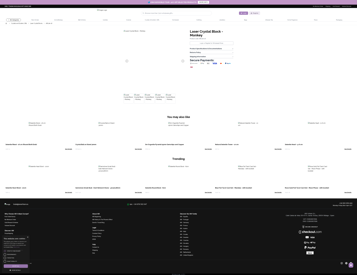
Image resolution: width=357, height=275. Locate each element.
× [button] (27, 237)
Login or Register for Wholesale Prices (211, 43)
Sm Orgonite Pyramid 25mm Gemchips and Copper (164, 144)
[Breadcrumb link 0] (6, 23)
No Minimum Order (318, 6)
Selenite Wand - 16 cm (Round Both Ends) (21, 144)
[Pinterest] (346, 263)
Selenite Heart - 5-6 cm (294, 144)
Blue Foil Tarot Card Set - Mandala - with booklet (233, 188)
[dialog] (16, 254)
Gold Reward (336, 6)
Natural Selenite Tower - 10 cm (227, 144)
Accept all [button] (15, 266)
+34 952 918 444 (345, 203)
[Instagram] (341, 263)
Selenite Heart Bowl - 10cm (16, 188)
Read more (17, 247)
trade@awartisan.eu (20, 204)
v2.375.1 (183, 274)
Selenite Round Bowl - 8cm (155, 188)
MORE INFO (203, 2)
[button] (16, 270)
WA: (138, 204)
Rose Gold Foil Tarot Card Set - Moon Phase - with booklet (307, 188)
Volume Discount (346, 6)
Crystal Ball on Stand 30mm (85, 144)
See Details (68, 149)
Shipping (327, 6)
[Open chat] (351, 265)
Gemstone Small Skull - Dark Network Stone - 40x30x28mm (97, 188)
